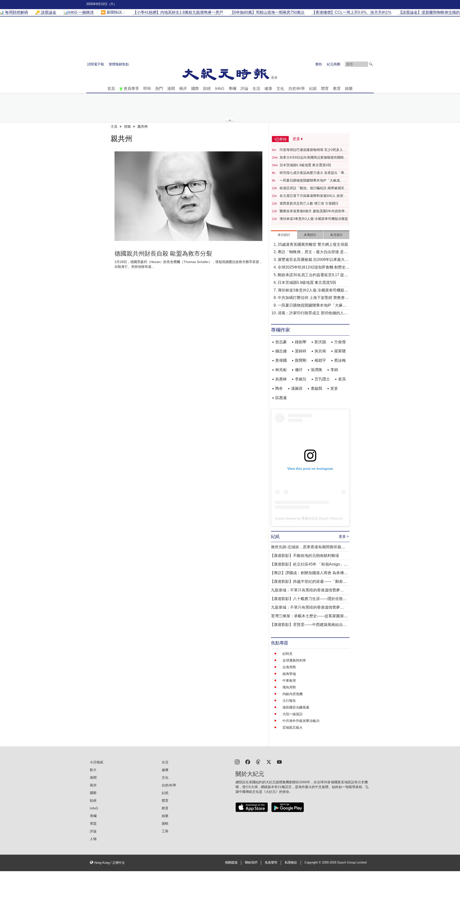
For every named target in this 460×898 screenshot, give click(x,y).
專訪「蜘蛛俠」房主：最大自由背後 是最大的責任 (313, 252)
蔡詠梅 (340, 360)
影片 (93, 770)
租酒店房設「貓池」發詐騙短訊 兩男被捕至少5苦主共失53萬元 (314, 188)
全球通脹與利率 (294, 660)
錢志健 (281, 351)
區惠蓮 (281, 398)
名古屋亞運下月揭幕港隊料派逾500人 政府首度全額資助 (313, 196)
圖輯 (165, 823)
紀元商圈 (333, 64)
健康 (268, 88)
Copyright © (313, 862)
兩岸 (183, 88)
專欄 (232, 88)
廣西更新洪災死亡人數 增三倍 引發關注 (309, 203)
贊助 (318, 64)
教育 (337, 88)
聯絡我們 (251, 862)
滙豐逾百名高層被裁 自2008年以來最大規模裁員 (313, 260)
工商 (165, 831)
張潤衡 (316, 370)
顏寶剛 (300, 360)
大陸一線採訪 (292, 714)
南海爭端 (289, 674)
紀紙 (313, 88)
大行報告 (289, 701)
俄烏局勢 (289, 687)
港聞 (171, 88)
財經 (207, 88)
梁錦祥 (300, 351)
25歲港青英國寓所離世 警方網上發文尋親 (313, 244)
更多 (334, 388)
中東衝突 (289, 680)
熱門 (159, 88)
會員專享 (131, 88)
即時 (147, 88)
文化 (280, 88)
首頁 (111, 88)
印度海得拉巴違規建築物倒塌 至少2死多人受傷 (313, 150)
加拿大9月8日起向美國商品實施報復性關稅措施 (313, 157)
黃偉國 (281, 360)
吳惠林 (281, 379)
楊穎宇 (320, 360)
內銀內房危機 (292, 694)
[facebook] (247, 761)
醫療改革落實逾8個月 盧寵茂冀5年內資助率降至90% (314, 211)
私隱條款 (291, 862)
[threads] (258, 761)
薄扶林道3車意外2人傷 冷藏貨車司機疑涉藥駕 (314, 219)
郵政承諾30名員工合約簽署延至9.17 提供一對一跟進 (313, 275)
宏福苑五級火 (292, 727)
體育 (325, 88)
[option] (189, 196)
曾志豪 (281, 342)
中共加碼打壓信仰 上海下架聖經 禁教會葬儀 (313, 298)
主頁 (114, 126)
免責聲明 (271, 862)
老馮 (342, 379)
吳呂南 (320, 351)
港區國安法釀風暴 (295, 707)
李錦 (334, 370)
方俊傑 (340, 342)
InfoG (219, 88)
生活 (256, 88)
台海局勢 (289, 667)
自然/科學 (296, 88)
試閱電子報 (95, 64)
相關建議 (231, 862)
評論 (244, 88)
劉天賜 (320, 342)
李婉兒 (300, 379)
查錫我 (316, 388)
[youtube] (279, 761)
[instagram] (237, 761)
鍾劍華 (300, 342)
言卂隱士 (322, 379)
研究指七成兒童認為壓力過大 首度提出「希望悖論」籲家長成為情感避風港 (314, 173)
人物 (93, 839)
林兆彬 (281, 370)
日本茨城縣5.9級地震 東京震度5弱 (305, 165)
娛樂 (349, 88)
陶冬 (279, 388)
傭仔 (299, 370)
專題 (93, 823)
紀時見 (287, 654)
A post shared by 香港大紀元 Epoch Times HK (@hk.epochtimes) (324, 518)
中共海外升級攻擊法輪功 (300, 721)
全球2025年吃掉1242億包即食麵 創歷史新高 (314, 267)
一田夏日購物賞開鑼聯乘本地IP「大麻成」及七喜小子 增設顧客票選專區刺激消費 (313, 180)
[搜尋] (371, 64)
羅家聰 (340, 351)
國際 (195, 88)
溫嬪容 (297, 388)
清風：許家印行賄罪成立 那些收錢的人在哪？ (313, 313)
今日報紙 (96, 762)
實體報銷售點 (119, 64)
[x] (268, 761)
